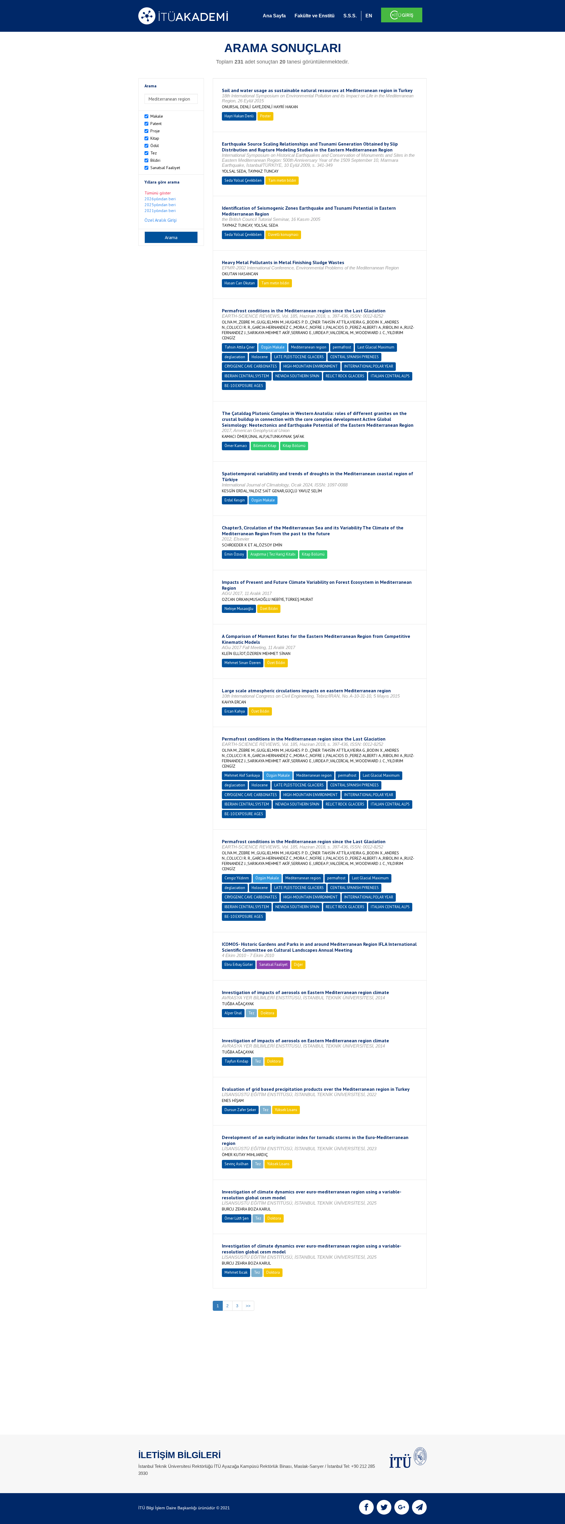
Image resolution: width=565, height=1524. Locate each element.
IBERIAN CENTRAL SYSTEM (247, 376)
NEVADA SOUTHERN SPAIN (297, 376)
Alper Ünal (233, 1013)
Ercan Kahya (235, 711)
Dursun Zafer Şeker (240, 1109)
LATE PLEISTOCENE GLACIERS (299, 356)
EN (368, 15)
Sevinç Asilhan (236, 1163)
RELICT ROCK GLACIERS (345, 376)
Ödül (154, 145)
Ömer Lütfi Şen (237, 1218)
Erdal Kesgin (235, 500)
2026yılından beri (160, 198)
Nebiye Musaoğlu (239, 608)
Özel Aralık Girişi (160, 220)
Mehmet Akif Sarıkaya (242, 775)
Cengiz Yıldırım (237, 878)
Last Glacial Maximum (376, 347)
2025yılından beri (160, 204)
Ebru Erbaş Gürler (239, 964)
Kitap (154, 138)
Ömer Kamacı (236, 445)
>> (248, 1305)
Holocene (260, 356)
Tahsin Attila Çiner (240, 347)
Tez (153, 153)
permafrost (342, 347)
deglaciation (235, 356)
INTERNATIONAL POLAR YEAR (368, 366)
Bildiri (155, 160)
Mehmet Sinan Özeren (243, 662)
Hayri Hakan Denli (239, 116)
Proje (155, 131)
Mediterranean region (308, 347)
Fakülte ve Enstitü (315, 15)
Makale (156, 116)
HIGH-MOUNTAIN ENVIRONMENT (310, 366)
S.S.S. (350, 15)
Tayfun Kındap (236, 1061)
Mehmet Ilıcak (236, 1272)
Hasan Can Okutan (240, 283)
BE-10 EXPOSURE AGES (244, 385)
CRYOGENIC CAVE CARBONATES (251, 366)
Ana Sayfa (274, 15)
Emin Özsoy (234, 554)
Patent (156, 123)
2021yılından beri (160, 210)
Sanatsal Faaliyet (165, 167)
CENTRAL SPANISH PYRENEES (354, 356)
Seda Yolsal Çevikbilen (243, 180)
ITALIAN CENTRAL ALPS (390, 376)
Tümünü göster (157, 193)
